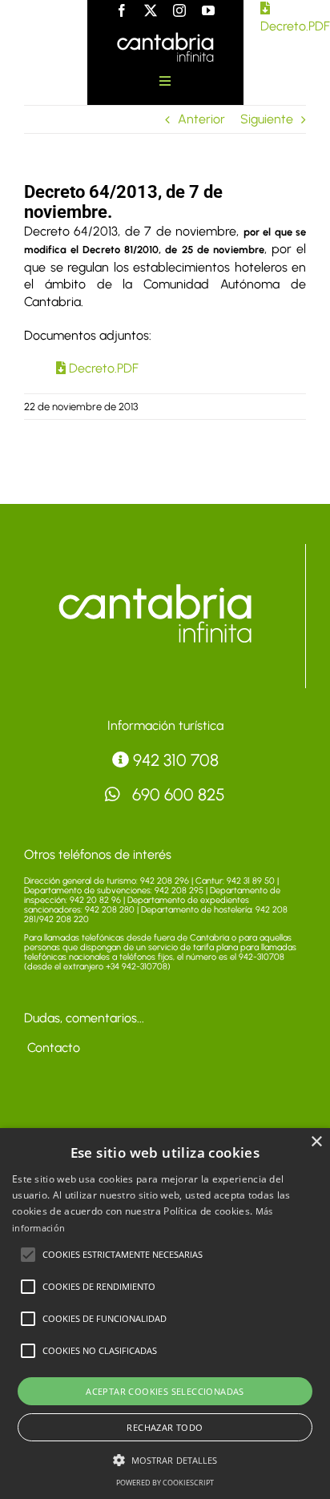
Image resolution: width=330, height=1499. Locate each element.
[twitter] (150, 10)
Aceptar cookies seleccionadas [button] (165, 1391)
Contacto (52, 1047)
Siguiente (266, 119)
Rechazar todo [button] (165, 1427)
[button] (28, 1255)
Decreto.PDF (102, 368)
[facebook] (121, 10)
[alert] (165, 1313)
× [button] (316, 1142)
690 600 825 (176, 794)
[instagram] (179, 10)
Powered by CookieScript (165, 1482)
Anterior (201, 119)
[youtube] (208, 10)
